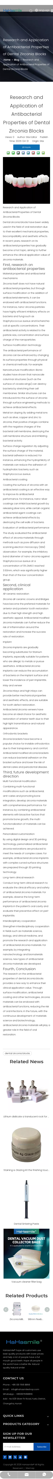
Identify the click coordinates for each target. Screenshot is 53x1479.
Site (42, 141)
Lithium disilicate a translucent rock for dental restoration (26, 1116)
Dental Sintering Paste (26, 1223)
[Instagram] (25, 1457)
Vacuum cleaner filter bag (26, 1281)
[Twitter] (15, 1457)
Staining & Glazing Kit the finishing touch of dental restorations (26, 1170)
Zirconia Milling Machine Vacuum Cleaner (17, 1319)
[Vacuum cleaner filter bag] (26, 1254)
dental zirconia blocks (17, 1053)
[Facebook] (5, 1457)
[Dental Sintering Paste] (26, 1198)
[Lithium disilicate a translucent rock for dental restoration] (26, 1090)
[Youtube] (20, 1457)
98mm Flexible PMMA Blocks (35, 1319)
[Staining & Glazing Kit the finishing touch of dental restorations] (26, 1144)
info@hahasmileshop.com (25, 1389)
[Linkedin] (10, 1457)
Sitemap (30, 1468)
